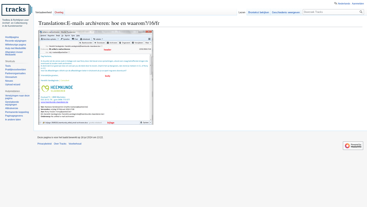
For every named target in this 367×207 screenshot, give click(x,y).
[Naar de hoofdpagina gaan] (17, 15)
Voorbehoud (75, 143)
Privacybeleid (44, 143)
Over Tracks (60, 143)
